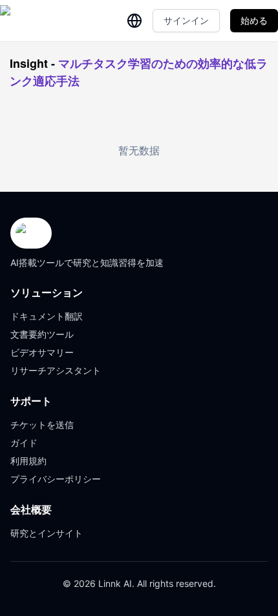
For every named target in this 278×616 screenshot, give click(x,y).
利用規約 (28, 460)
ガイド (23, 442)
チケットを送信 (42, 424)
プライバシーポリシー (55, 478)
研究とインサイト (46, 533)
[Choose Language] (134, 20)
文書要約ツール (42, 334)
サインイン (186, 20)
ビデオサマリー (42, 352)
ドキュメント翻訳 (46, 316)
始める (254, 20)
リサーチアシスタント (55, 370)
